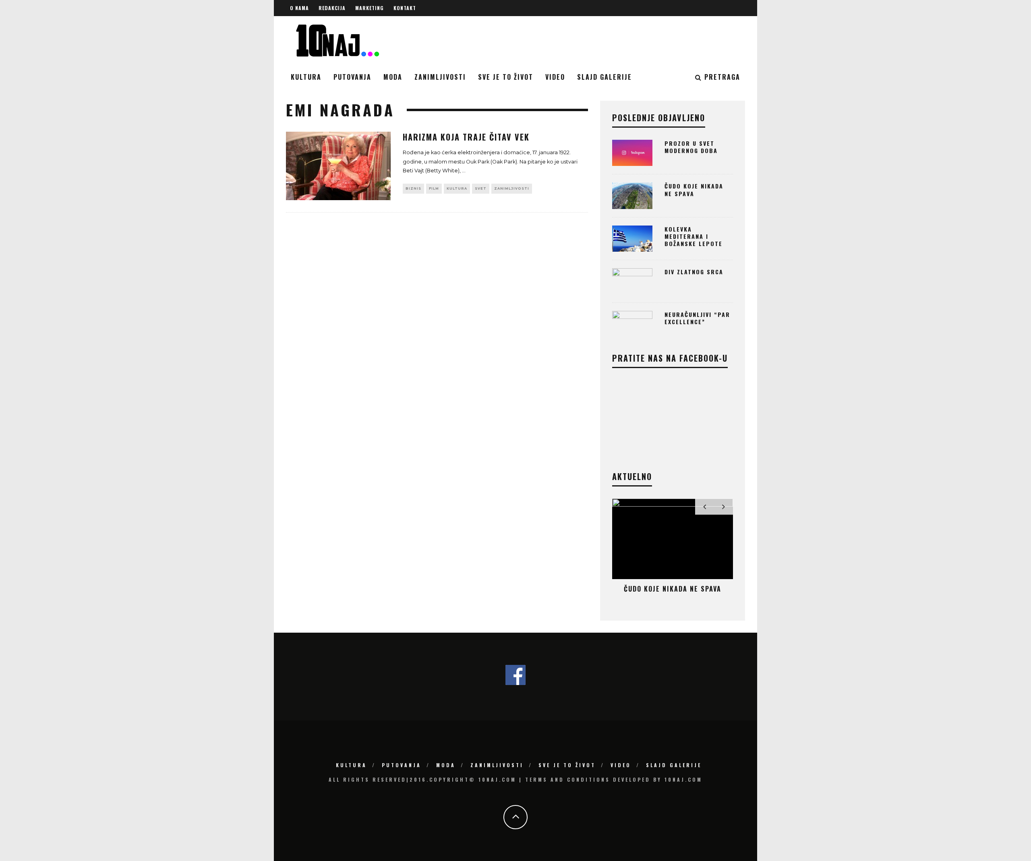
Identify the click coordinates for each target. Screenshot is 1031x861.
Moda (392, 77)
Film (434, 188)
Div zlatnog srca (694, 271)
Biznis (413, 188)
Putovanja (352, 77)
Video (555, 77)
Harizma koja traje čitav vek (466, 137)
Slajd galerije (604, 77)
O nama (299, 7)
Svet (481, 188)
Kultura (306, 77)
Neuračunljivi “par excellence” (697, 318)
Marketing (369, 7)
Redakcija (332, 7)
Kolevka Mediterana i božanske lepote (694, 236)
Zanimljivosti (440, 77)
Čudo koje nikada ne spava (694, 189)
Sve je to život (505, 77)
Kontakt (404, 7)
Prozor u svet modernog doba (691, 147)
